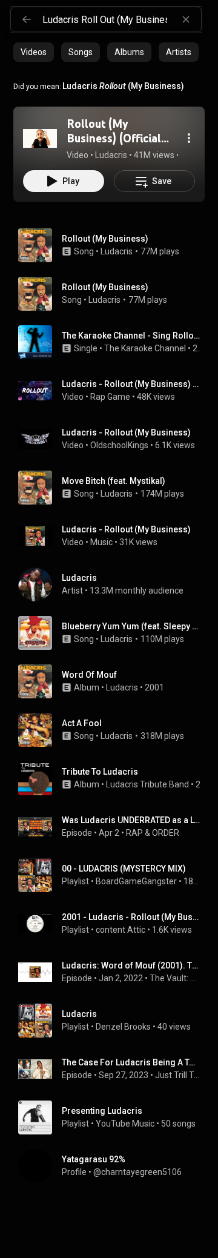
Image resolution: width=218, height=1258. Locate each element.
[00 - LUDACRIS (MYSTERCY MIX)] (113, 875)
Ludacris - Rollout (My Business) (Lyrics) (131, 384)
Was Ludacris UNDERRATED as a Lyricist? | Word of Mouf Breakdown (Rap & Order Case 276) (131, 820)
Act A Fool (82, 723)
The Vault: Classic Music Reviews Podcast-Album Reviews (175, 978)
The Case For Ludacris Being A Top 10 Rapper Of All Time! (131, 1062)
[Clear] (186, 19)
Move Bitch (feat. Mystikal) (113, 481)
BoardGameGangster (136, 881)
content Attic (120, 930)
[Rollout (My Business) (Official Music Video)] (40, 138)
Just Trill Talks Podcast (177, 1075)
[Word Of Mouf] (113, 681)
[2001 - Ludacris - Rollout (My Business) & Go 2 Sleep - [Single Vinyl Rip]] (113, 923)
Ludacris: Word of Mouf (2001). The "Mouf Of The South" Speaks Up (131, 965)
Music (101, 542)
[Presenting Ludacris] (113, 1117)
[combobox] (121, 19)
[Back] (26, 19)
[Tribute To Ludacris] (113, 778)
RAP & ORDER (152, 833)
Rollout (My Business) (105, 238)
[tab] (33, 52)
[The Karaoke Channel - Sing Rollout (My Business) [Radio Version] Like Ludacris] (113, 342)
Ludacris (117, 251)
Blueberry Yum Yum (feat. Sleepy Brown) (131, 626)
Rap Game (110, 397)
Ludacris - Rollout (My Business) (126, 432)
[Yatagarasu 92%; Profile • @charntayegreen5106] (113, 1166)
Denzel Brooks (123, 1026)
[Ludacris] (113, 584)
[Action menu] (189, 138)
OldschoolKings (119, 445)
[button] (40, 138)
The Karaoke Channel (145, 348)
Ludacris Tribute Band (147, 784)
